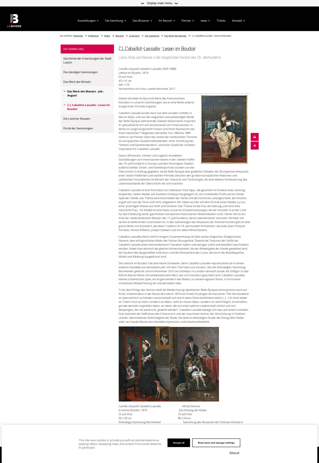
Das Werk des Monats (175, 35)
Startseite (78, 35)
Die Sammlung (152, 35)
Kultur (107, 35)
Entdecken (93, 35)
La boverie (134, 35)
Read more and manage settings (216, 442)
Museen (119, 35)
